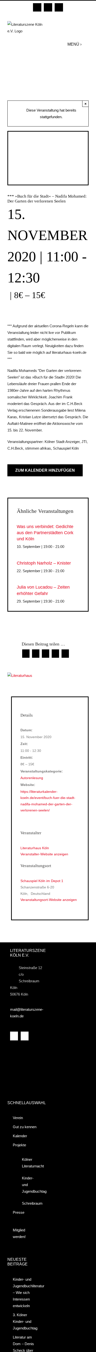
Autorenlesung (31, 778)
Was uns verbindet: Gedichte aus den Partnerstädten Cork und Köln (45, 532)
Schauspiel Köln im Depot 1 (41, 881)
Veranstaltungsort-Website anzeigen (48, 900)
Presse (18, 1212)
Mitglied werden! (19, 1233)
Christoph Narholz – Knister (44, 563)
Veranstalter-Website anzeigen (44, 854)
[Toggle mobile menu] (86, 44)
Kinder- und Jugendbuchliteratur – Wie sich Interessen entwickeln (25, 1292)
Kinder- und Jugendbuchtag (29, 1184)
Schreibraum (29, 1203)
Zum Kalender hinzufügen (45, 470)
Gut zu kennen (24, 1127)
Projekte (19, 1145)
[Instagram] (25, 1036)
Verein (18, 1118)
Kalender (20, 1136)
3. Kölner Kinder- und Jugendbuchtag (25, 1321)
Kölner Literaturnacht (29, 1162)
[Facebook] (14, 1036)
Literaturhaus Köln (34, 848)
